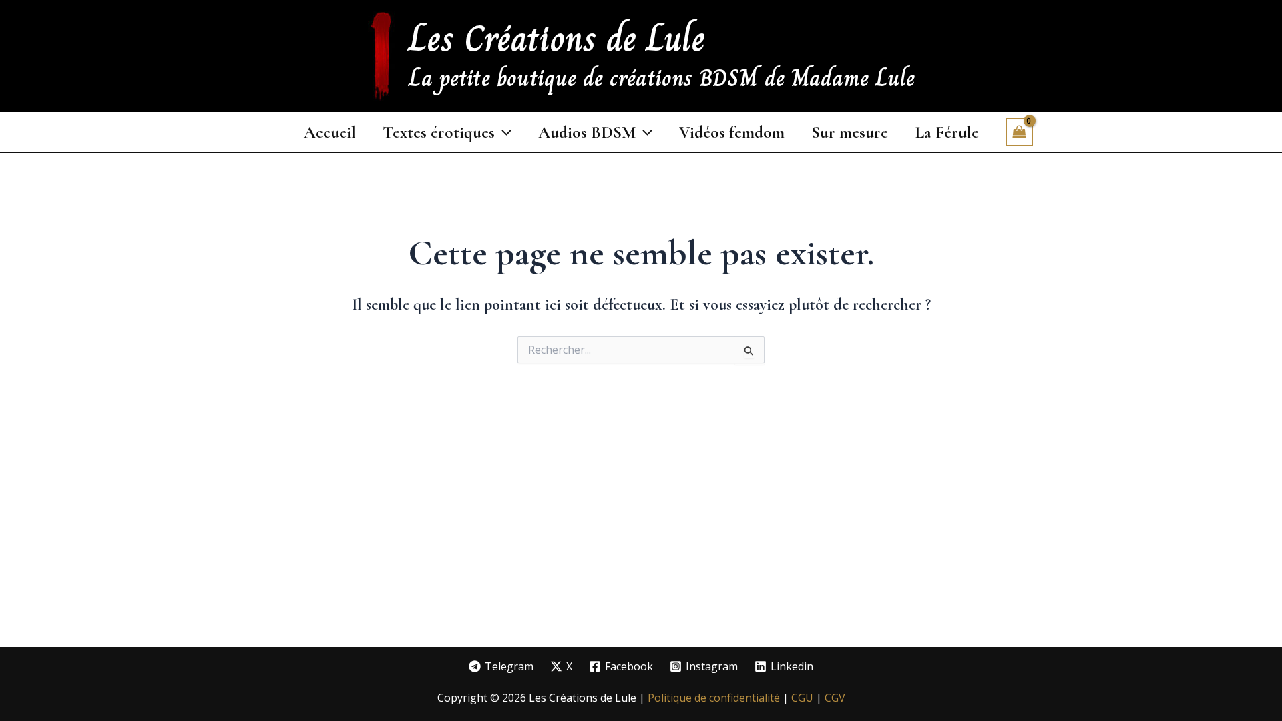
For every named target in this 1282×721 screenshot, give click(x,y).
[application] (503, 132)
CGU (803, 697)
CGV (835, 697)
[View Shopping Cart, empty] (1020, 132)
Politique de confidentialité (714, 697)
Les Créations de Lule (557, 38)
